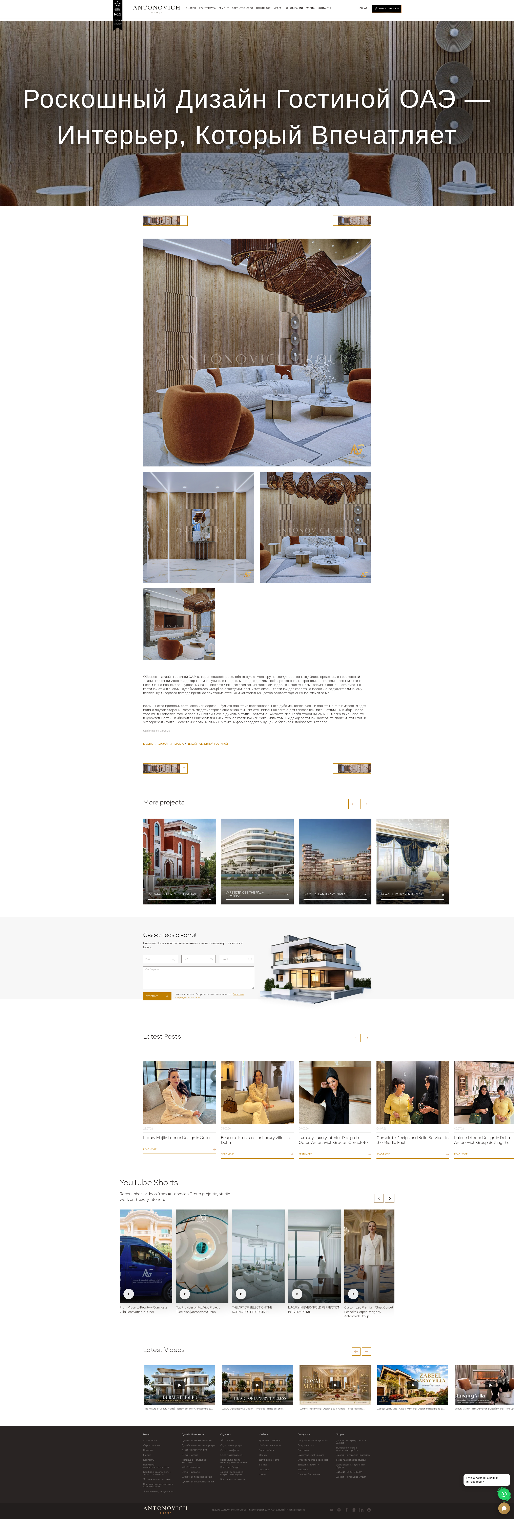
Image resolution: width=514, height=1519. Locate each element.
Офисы (263, 1455)
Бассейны (303, 1450)
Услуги (340, 1434)
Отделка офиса (229, 1450)
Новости (148, 1450)
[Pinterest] (369, 1510)
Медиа (147, 1455)
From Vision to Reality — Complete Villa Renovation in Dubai (143, 1310)
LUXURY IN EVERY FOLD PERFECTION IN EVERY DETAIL (314, 1310)
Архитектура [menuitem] (207, 8)
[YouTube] (331, 1510)
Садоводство (305, 1445)
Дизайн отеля (190, 1455)
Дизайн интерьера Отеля (351, 1477)
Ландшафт (304, 1434)
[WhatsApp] (504, 1494)
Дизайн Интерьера (193, 1434)
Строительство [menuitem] (242, 8)
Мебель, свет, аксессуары (351, 1460)
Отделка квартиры (231, 1445)
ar (365, 8)
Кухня (262, 1474)
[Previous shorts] (379, 1198)
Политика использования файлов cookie (158, 1485)
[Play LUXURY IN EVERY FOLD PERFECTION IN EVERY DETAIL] (314, 1256)
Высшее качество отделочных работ (347, 1449)
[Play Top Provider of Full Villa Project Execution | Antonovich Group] (202, 1256)
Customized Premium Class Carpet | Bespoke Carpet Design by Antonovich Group (369, 1312)
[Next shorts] (389, 1198)
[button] (353, 804)
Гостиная (264, 1469)
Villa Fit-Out (227, 1440)
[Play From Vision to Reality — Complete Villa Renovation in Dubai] (146, 1256)
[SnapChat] (354, 1510)
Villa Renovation (191, 1467)
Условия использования (157, 1479)
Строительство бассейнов (313, 1460)
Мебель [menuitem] (278, 8)
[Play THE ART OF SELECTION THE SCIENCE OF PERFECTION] (258, 1256)
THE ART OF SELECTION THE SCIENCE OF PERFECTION (252, 1310)
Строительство (152, 1445)
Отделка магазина (231, 1455)
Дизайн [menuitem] (191, 8)
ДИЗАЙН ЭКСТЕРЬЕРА (195, 1450)
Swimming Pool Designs (311, 1455)
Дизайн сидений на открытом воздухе (231, 1473)
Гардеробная (266, 1450)
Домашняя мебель (270, 1440)
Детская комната (269, 1460)
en (361, 8)
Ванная (263, 1465)
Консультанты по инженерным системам (233, 1461)
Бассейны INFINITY (308, 1465)
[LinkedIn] (361, 1510)
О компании (150, 1440)
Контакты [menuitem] (324, 8)
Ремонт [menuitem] (224, 8)
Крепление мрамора (232, 1479)
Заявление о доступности (158, 1491)
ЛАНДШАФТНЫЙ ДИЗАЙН (313, 1440)
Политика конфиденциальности (156, 1466)
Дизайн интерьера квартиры (198, 1445)
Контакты (149, 1460)
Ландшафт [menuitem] (263, 8)
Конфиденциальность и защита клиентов (157, 1473)
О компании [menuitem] (294, 8)
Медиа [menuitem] (310, 8)
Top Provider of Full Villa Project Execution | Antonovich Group (198, 1310)
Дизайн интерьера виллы (196, 1440)
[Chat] (504, 1508)
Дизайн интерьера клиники (198, 1482)
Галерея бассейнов (309, 1474)
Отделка (225, 1434)
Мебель (263, 1434)
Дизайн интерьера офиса (197, 1477)
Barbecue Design (229, 1467)
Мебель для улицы (270, 1445)
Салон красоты (191, 1472)
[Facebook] (346, 1510)
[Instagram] (339, 1510)
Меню (146, 1434)
